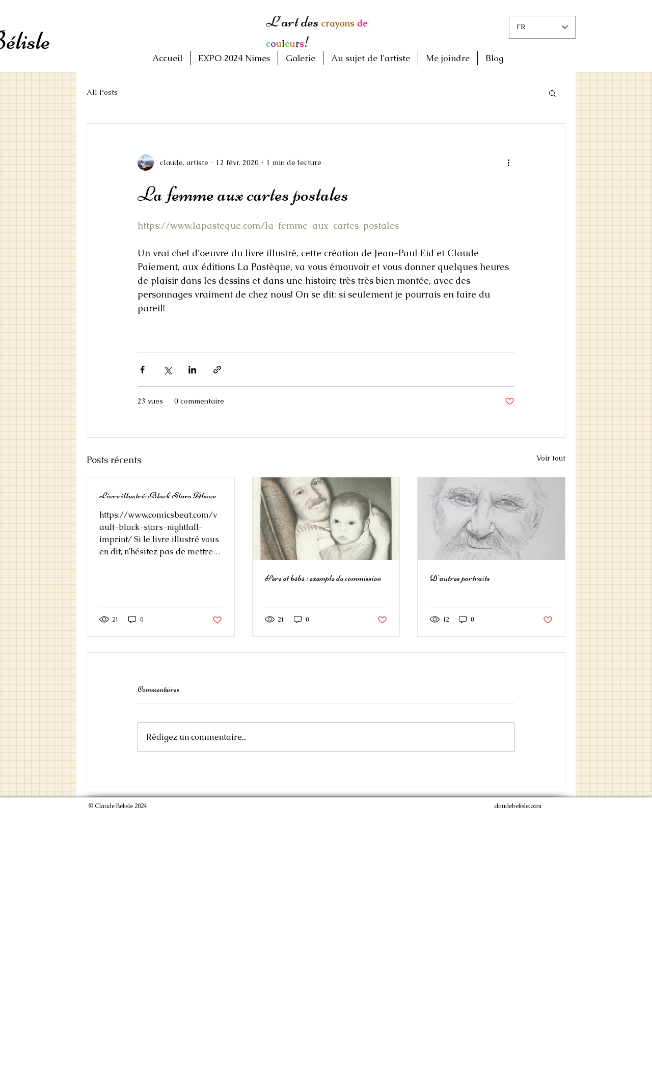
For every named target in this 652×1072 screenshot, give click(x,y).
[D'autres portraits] (491, 518)
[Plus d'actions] (508, 162)
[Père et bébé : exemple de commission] (326, 518)
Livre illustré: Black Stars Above (157, 495)
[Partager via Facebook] (142, 369)
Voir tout (550, 458)
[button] (552, 93)
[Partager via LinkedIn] (192, 369)
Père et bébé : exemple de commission (323, 577)
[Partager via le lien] (217, 369)
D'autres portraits (460, 577)
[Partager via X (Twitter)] (167, 369)
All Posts (102, 92)
